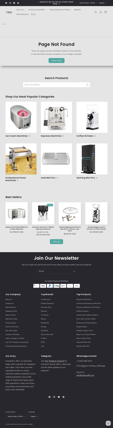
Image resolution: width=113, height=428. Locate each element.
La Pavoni (44, 315)
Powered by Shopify (27, 424)
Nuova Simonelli (47, 334)
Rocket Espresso (47, 303)
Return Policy (11, 315)
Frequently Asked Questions (16, 346)
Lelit (42, 346)
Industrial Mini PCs (83, 342)
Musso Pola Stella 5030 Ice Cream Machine (17, 228)
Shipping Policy (11, 311)
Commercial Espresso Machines (88, 303)
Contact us (10, 303)
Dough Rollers (81, 327)
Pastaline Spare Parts (84, 330)
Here (83, 366)
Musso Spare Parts (83, 338)
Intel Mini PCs (48, 177)
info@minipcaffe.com (85, 375)
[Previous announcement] (36, 3)
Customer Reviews (13, 334)
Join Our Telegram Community (17, 342)
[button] (21, 9)
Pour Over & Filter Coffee (86, 319)
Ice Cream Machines (17, 136)
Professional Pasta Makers (86, 323)
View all (56, 242)
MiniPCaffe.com (15, 424)
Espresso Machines (51, 136)
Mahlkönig (45, 323)
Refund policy (11, 307)
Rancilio (44, 311)
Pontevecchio (46, 307)
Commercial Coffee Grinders (87, 315)
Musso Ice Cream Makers (86, 334)
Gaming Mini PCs (85, 177)
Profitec (44, 338)
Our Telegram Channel (55, 361)
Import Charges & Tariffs (15, 338)
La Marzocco (46, 299)
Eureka (43, 327)
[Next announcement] (76, 3)
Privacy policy (11, 323)
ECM (43, 342)
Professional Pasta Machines (16, 179)
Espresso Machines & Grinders (88, 307)
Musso (43, 319)
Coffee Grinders (85, 136)
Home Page (56, 60)
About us (9, 299)
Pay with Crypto (11, 330)
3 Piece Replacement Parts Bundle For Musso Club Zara (70, 229)
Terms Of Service (12, 327)
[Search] (87, 85)
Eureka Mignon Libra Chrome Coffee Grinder (96, 228)
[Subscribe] (73, 271)
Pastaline (44, 330)
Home (3, 24)
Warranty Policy (11, 319)
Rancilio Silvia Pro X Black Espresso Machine (43, 228)
